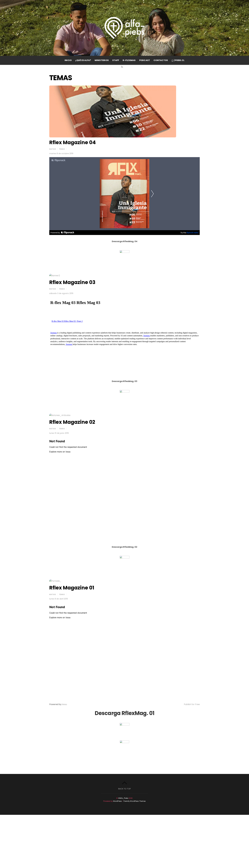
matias (52, 149)
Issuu (64, 704)
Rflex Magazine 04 (72, 142)
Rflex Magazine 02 (72, 422)
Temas (62, 149)
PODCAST (144, 60)
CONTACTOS (161, 60)
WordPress (117, 801)
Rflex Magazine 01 (71, 587)
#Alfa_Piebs (123, 798)
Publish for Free (192, 704)
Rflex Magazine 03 (72, 282)
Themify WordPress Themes (134, 801)
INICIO (68, 60)
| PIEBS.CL (179, 60)
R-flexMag (129, 60)
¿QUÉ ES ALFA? (83, 60)
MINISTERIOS (102, 60)
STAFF (115, 60)
